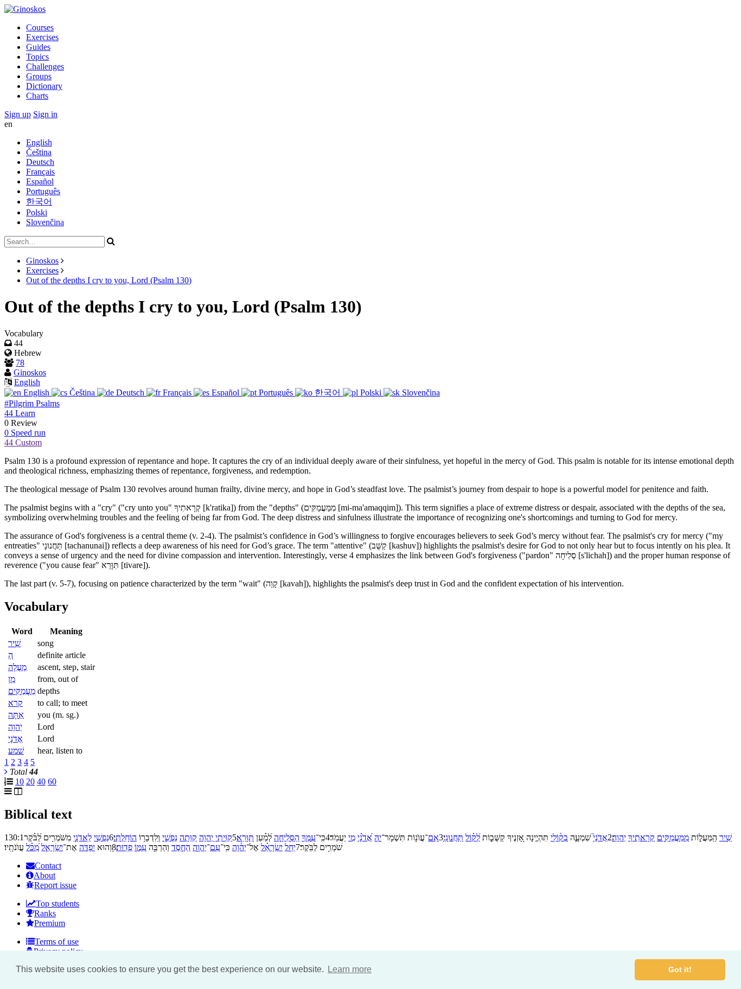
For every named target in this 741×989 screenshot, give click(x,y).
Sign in (45, 114)
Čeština (39, 152)
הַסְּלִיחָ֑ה (286, 837)
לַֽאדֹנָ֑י (82, 837)
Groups (39, 76)
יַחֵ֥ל (290, 847)
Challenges (45, 66)
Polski (36, 212)
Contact (48, 865)
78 (20, 362)
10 (19, 781)
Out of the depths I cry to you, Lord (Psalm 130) (108, 280)
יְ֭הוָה (206, 837)
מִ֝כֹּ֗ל (32, 847)
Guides (38, 47)
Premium (49, 923)
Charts (37, 95)
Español (40, 181)
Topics (37, 56)
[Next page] (6, 771)
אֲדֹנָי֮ (600, 837)
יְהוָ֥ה (200, 847)
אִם (433, 837)
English (39, 142)
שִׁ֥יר (725, 837)
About (44, 875)
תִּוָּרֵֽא (245, 837)
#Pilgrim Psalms (32, 403)
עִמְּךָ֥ (309, 837)
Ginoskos (42, 260)
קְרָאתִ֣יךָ (641, 837)
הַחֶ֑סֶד (180, 847)
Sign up (17, 114)
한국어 (39, 201)
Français (40, 171)
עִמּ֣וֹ (140, 847)
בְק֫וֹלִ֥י (559, 837)
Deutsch (40, 162)
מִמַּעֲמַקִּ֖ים (673, 837)
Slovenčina (45, 222)
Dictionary (44, 86)
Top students (57, 903)
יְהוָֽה (619, 837)
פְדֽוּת (124, 847)
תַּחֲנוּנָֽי (453, 837)
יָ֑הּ (377, 837)
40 (41, 781)
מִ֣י (351, 837)
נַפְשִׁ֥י (101, 837)
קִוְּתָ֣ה (188, 837)
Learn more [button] (350, 969)
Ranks (45, 913)
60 (52, 781)
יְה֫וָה (239, 847)
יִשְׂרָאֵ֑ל (52, 847)
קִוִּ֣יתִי (223, 837)
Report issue (55, 885)
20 (30, 781)
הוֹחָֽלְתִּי (125, 837)
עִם (215, 847)
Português (43, 191)
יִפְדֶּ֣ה (87, 847)
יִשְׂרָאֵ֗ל (272, 847)
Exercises (42, 37)
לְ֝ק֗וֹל (472, 837)
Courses (40, 27)
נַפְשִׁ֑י (169, 837)
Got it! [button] (680, 969)
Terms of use (57, 941)
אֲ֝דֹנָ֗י (364, 837)
